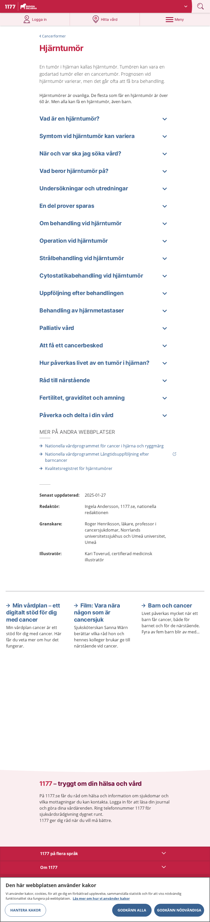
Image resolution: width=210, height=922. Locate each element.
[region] (105, 899)
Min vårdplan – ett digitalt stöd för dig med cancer (33, 612)
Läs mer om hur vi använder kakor (101, 898)
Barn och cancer (170, 605)
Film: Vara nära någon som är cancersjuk (97, 612)
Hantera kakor (25, 910)
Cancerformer (54, 36)
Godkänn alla (132, 910)
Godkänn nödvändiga (179, 910)
